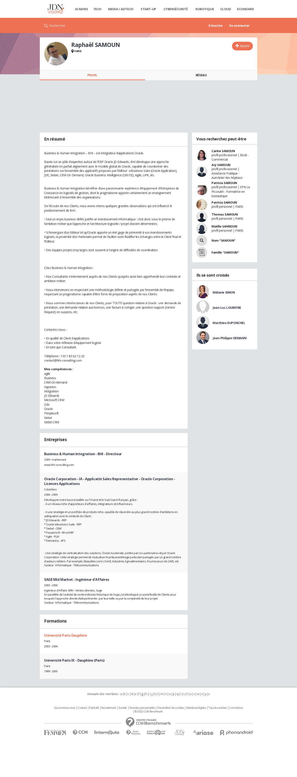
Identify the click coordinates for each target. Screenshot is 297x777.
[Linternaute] (107, 733)
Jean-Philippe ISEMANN (229, 338)
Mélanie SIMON (224, 292)
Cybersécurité (176, 9)
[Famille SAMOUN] (201, 252)
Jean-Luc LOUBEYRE (227, 307)
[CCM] (80, 732)
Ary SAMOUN (221, 165)
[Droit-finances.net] (133, 732)
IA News (81, 9)
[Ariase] (203, 732)
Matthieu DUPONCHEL (229, 323)
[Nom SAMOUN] (201, 240)
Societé (122, 707)
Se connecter (239, 25)
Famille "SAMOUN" (225, 252)
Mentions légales (196, 707)
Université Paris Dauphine (65, 635)
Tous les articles (218, 707)
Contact (82, 707)
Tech (97, 9)
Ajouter (245, 46)
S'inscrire (216, 25)
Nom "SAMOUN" (223, 240)
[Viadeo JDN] (179, 732)
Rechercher (57, 25)
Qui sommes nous (64, 707)
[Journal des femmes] (55, 732)
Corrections (236, 707)
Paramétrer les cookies (171, 707)
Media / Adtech (120, 9)
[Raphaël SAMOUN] (56, 54)
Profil (92, 75)
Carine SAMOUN (223, 151)
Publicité (94, 707)
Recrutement (108, 707)
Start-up (148, 9)
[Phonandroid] (236, 732)
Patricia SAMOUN (224, 183)
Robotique (204, 9)
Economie (245, 9)
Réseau (201, 75)
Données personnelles (142, 707)
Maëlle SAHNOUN (224, 226)
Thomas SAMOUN (225, 214)
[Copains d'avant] (156, 732)
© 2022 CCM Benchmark (149, 711)
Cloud (225, 9)
